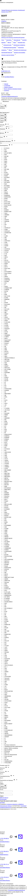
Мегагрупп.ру (6, 101)
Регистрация (3, 799)
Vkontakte (2, 802)
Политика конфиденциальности (9, 96)
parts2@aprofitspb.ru (5, 867)
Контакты (6, 90)
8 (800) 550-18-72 (5, 71)
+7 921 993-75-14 (4, 864)
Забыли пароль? (4, 797)
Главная (3, 10)
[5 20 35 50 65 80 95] (1, 782)
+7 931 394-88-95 (4, 838)
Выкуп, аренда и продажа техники (12, 88)
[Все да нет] (1, 769)
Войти (2, 796)
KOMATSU (3, 21)
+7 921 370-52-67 (4, 877)
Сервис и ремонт (8, 87)
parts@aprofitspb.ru (9, 77)
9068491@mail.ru (4, 854)
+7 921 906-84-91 (4, 851)
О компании (7, 85)
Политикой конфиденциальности (16, 890)
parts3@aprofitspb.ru (5, 880)
